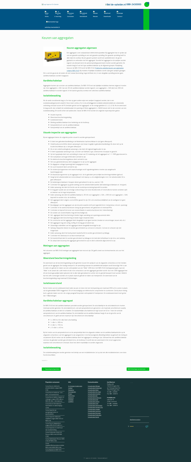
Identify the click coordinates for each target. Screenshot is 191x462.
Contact (70, 388)
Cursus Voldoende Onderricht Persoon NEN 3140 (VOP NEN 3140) (53, 434)
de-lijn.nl (105, 458)
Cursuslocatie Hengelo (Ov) (95, 407)
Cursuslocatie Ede (92, 396)
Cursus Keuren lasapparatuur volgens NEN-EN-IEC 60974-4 (53, 424)
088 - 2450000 (113, 392)
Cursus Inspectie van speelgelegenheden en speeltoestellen (51, 412)
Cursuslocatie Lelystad (94, 409)
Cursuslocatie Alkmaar (94, 386)
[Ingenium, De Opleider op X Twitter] (132, 382)
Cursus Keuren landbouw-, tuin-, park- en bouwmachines (54, 394)
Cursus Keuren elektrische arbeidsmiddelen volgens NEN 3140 (53, 388)
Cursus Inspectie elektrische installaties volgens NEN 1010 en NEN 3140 (54, 419)
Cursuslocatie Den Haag (94, 392)
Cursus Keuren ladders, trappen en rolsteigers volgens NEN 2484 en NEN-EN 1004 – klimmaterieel (54, 399)
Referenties (71, 396)
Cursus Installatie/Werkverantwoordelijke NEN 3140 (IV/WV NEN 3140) (54, 445)
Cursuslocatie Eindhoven (94, 398)
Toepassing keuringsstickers (51, 369)
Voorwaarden (72, 392)
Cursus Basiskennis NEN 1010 (53, 450)
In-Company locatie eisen (75, 386)
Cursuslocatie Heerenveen (95, 405)
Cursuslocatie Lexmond (94, 411)
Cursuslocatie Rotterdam (94, 415)
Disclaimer (71, 390)
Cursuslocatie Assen (93, 390)
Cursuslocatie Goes (93, 403)
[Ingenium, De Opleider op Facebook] (130, 382)
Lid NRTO (70, 402)
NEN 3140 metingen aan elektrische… (138, 369)
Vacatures (71, 398)
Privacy (70, 394)
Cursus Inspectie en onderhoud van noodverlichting (53, 429)
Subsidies (70, 400)
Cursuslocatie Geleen (93, 402)
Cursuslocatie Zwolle (93, 417)
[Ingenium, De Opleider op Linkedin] (133, 382)
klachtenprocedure (135, 420)
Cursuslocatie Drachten (94, 394)
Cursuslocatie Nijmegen (94, 413)
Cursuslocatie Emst (93, 400)
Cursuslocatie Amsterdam (95, 388)
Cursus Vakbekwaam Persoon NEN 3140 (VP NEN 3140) (54, 440)
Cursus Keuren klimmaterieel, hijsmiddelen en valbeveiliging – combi (54, 406)
